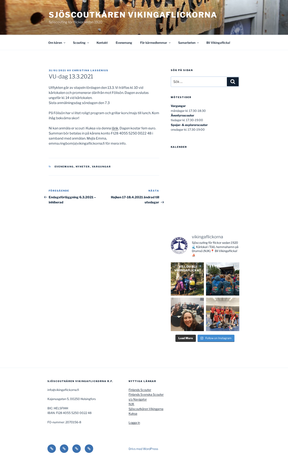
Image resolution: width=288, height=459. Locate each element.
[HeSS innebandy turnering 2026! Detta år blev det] (222, 314)
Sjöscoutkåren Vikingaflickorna (133, 14)
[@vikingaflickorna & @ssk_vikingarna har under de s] (222, 279)
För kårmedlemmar (153, 42)
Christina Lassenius (90, 70)
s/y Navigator (138, 399)
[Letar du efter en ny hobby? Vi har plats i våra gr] (187, 279)
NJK (131, 404)
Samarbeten (186, 42)
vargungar (101, 166)
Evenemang (124, 42)
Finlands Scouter (140, 390)
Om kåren (55, 42)
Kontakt (102, 42)
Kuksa (133, 413)
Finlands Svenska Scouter (146, 394)
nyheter (83, 166)
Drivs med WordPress (143, 449)
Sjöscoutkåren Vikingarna (146, 409)
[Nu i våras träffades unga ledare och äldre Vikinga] (187, 314)
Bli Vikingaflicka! (218, 42)
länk (115, 128)
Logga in (134, 422)
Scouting (79, 42)
